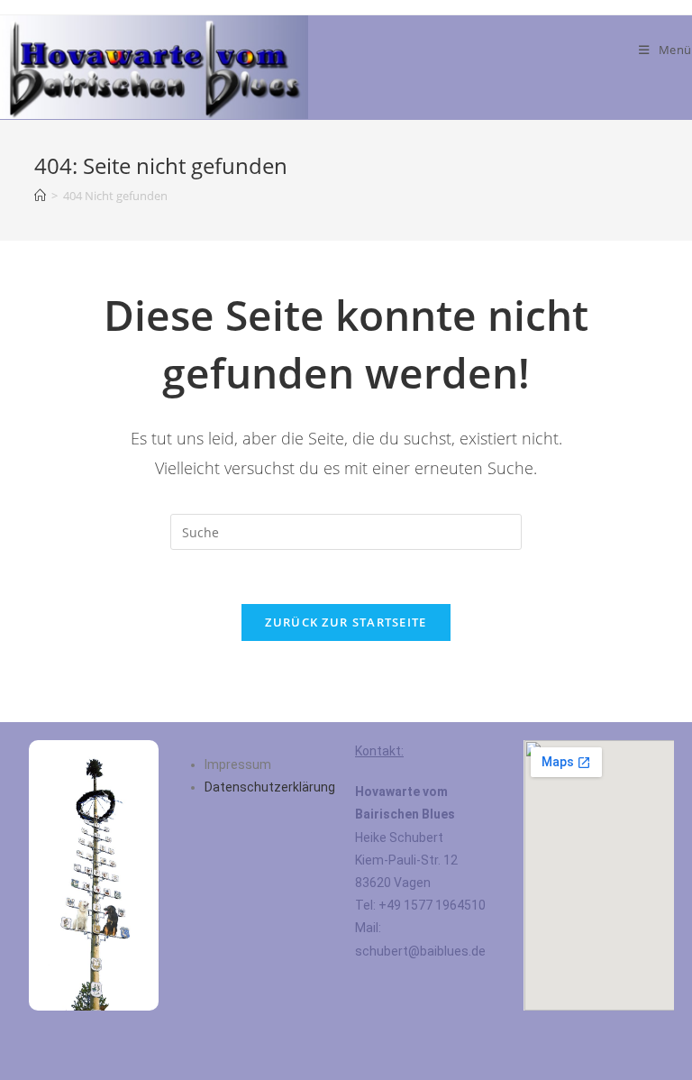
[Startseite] (40, 196)
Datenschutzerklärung (270, 787)
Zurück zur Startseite (345, 622)
